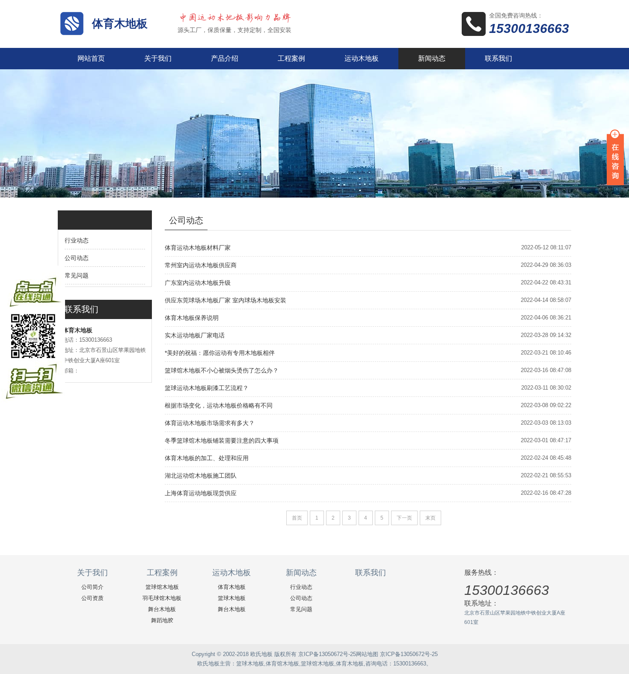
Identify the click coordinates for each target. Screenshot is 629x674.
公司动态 (77, 257)
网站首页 (91, 58)
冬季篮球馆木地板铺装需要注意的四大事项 (222, 440)
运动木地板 (361, 58)
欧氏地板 (208, 663)
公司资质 (92, 598)
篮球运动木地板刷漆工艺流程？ (207, 387)
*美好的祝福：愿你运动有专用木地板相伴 (220, 352)
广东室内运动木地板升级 (198, 282)
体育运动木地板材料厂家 (198, 247)
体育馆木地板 (282, 663)
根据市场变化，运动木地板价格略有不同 (219, 405)
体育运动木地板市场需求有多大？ (210, 423)
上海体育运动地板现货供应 (201, 493)
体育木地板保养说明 (192, 317)
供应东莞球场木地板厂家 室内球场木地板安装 (225, 300)
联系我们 (498, 58)
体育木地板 (120, 23)
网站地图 (367, 654)
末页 (430, 518)
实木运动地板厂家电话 (195, 335)
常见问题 (77, 275)
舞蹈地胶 (162, 620)
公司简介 (92, 587)
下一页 (404, 518)
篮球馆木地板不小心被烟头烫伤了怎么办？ (222, 370)
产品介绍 (224, 58)
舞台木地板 (162, 609)
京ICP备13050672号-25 (327, 654)
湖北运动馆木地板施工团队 (201, 475)
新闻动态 (431, 58)
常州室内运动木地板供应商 (201, 265)
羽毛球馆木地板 (161, 598)
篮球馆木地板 (162, 587)
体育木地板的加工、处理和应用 (207, 458)
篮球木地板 (232, 598)
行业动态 (77, 240)
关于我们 (158, 58)
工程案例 (291, 58)
